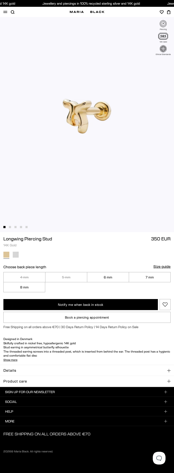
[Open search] (12, 12)
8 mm (24, 287)
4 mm (24, 277)
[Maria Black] (87, 12)
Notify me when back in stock (80, 304)
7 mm (150, 277)
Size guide (162, 267)
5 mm (66, 277)
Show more (10, 360)
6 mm (108, 277)
